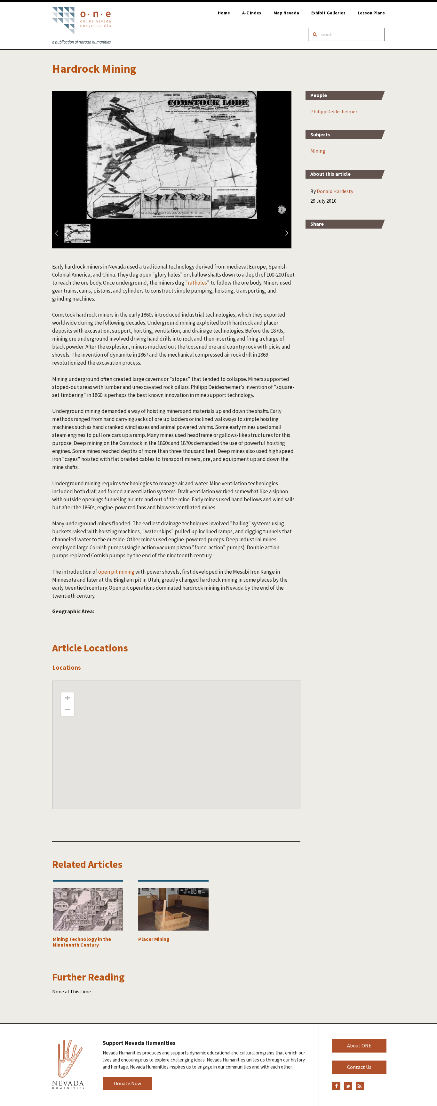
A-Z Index (251, 13)
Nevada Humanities (68, 1064)
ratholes (197, 282)
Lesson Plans (371, 13)
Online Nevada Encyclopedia (81, 25)
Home (224, 13)
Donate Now (127, 1083)
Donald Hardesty (335, 191)
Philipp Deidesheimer (333, 111)
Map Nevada (286, 13)
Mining (317, 151)
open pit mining (116, 571)
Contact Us (359, 1067)
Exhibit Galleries (328, 13)
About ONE (359, 1045)
